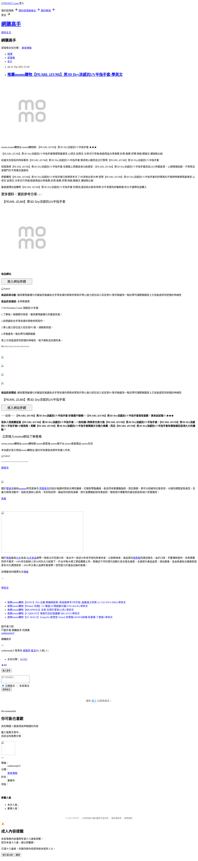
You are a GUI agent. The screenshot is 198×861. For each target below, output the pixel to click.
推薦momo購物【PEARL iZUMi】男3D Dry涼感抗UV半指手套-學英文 (65, 74)
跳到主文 (6, 32)
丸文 (18, 558)
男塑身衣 (44, 488)
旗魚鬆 (136, 558)
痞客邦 (26, 650)
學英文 (5, 588)
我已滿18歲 (7, 855)
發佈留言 (6, 689)
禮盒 (26, 571)
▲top (4, 664)
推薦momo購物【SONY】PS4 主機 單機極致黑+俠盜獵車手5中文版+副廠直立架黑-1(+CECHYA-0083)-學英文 (66, 602)
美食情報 (27, 48)
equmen (22, 488)
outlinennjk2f (7, 633)
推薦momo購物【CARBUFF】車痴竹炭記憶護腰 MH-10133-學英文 (43, 613)
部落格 (11, 57)
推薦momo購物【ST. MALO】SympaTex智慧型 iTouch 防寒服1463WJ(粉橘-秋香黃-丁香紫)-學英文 (60, 617)
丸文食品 (32, 558)
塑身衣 (5, 467)
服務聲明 (128, 818)
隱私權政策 (116, 818)
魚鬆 (3, 498)
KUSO (23, 659)
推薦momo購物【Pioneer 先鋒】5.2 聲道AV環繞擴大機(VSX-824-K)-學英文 (47, 606)
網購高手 (11, 24)
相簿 (9, 54)
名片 (9, 61)
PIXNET (75, 818)
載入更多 (6, 671)
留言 (33, 650)
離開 (18, 855)
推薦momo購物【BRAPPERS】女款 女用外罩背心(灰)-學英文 (40, 609)
